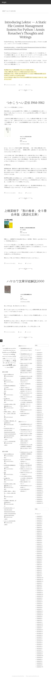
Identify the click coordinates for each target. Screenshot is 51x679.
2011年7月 (39, 401)
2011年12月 (39, 393)
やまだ (26, 387)
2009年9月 (39, 432)
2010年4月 (39, 421)
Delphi (9, 348)
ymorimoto (25, 394)
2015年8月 (39, 367)
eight (21, 84)
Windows (6, 356)
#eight (4, 2)
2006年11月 (39, 490)
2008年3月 (39, 460)
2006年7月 (39, 497)
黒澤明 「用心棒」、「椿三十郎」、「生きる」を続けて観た (10, 413)
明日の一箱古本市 (23, 406)
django (12, 348)
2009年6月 (39, 438)
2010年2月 (39, 425)
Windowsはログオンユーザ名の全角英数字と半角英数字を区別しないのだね (26, 370)
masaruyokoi (23, 367)
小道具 (13, 365)
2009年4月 (39, 441)
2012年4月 (39, 389)
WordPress (10, 356)
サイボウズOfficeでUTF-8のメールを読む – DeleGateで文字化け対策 (26, 402)
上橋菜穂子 (24, 229)
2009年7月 (39, 436)
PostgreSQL (8, 352)
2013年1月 (39, 380)
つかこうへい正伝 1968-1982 (25, 103)
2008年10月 (39, 451)
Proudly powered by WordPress (18, 676)
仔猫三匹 (4, 365)
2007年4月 (39, 480)
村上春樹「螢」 (7, 398)
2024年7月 (39, 354)
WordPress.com (36, 676)
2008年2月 (39, 462)
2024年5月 (39, 356)
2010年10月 (39, 417)
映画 (7, 367)
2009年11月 (39, 428)
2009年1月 (39, 445)
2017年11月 (39, 360)
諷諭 (5, 393)
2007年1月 (39, 486)
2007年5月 (39, 479)
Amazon (4, 348)
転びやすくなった (7, 380)
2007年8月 (39, 473)
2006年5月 (39, 501)
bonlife (21, 411)
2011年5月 (39, 404)
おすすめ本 (29, 193)
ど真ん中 (22, 383)
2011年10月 (39, 395)
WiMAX (3, 356)
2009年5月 (39, 440)
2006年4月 (39, 503)
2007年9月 (39, 471)
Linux (12, 350)
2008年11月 (39, 449)
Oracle (4, 352)
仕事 (7, 365)
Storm (4, 354)
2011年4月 (39, 406)
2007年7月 (39, 475)
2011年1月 (39, 412)
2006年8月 (39, 495)
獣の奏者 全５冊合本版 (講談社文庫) (27, 227)
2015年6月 (39, 371)
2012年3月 (39, 391)
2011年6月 (39, 402)
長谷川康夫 (24, 138)
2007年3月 (39, 482)
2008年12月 (39, 447)
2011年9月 (39, 397)
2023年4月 (39, 358)
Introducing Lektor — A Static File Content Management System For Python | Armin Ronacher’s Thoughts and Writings (25, 29)
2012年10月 (39, 386)
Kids (7, 350)
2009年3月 (39, 443)
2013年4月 (39, 376)
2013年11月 (39, 373)
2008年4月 (39, 458)
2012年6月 (39, 388)
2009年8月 (39, 434)
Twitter (9, 354)
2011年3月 (39, 408)
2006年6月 (39, 499)
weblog (13, 354)
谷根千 (12, 367)
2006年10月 (39, 492)
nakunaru (22, 415)
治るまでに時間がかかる (9, 374)
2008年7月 (39, 456)
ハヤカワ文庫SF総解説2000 (25, 281)
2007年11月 (39, 467)
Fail (13, 348)
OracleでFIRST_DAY (24, 413)
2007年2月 (39, 484)
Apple (6, 348)
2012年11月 (39, 384)
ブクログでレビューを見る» (24, 143)
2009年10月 (39, 430)
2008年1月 (39, 464)
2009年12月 (39, 427)
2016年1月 (39, 363)
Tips (7, 354)
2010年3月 (39, 423)
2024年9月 (39, 352)
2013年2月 (39, 378)
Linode (9, 350)
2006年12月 (39, 488)
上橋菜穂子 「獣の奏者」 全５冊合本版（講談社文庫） (25, 212)
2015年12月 (39, 365)
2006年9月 (39, 493)
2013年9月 (39, 375)
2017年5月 (39, 362)
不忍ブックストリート (9, 362)
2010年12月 (39, 414)
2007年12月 (39, 466)
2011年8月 (39, 399)
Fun (15, 348)
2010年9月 (39, 419)
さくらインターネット (9, 358)
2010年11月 (39, 415)
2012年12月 (39, 382)
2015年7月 (39, 369)
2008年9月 (39, 453)
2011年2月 (39, 410)
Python (28, 84)
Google (4, 350)
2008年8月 (39, 454)
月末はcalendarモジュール (25, 409)
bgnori (24, 398)
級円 (9, 367)
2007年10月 (39, 469)
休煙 (10, 365)
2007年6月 (39, 477)
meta (14, 350)
